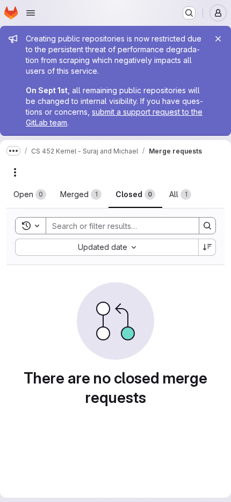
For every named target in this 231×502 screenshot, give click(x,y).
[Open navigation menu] (30, 13)
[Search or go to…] (189, 12)
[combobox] (106, 247)
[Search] (207, 225)
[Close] (218, 38)
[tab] (29, 194)
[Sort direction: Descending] (207, 247)
